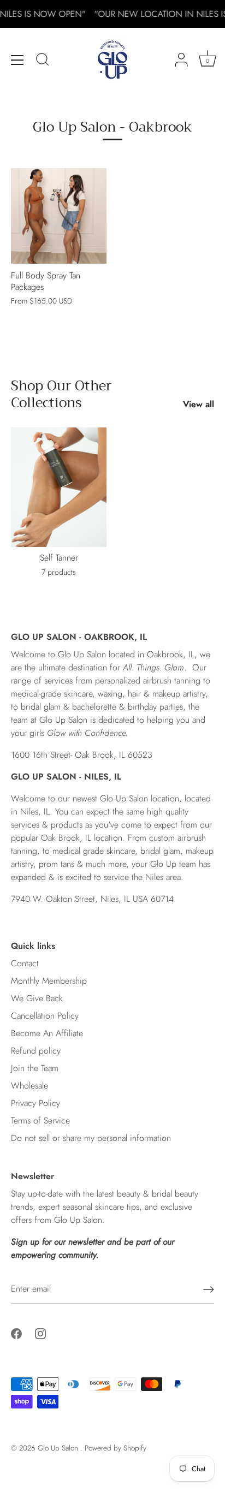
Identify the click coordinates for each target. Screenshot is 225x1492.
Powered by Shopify (115, 1447)
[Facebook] (16, 1332)
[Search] (43, 61)
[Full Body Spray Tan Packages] (58, 216)
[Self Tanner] (58, 487)
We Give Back (37, 998)
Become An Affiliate (47, 1033)
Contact (25, 963)
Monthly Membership (49, 980)
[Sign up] (208, 1289)
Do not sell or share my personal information (91, 1138)
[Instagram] (40, 1332)
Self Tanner (59, 558)
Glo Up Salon (59, 1447)
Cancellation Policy (45, 1015)
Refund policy (36, 1050)
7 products (59, 572)
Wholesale (29, 1085)
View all (198, 404)
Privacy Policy (35, 1103)
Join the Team (34, 1068)
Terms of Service (40, 1120)
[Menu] (17, 60)
